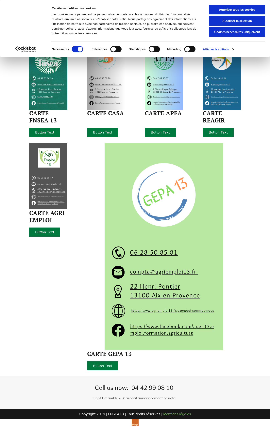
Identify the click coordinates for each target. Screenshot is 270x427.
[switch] (116, 49)
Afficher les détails (216, 49)
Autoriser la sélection (237, 21)
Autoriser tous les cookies (237, 9)
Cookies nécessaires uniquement (237, 32)
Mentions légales (177, 414)
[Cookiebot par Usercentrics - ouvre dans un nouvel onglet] (25, 49)
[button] (44, 132)
